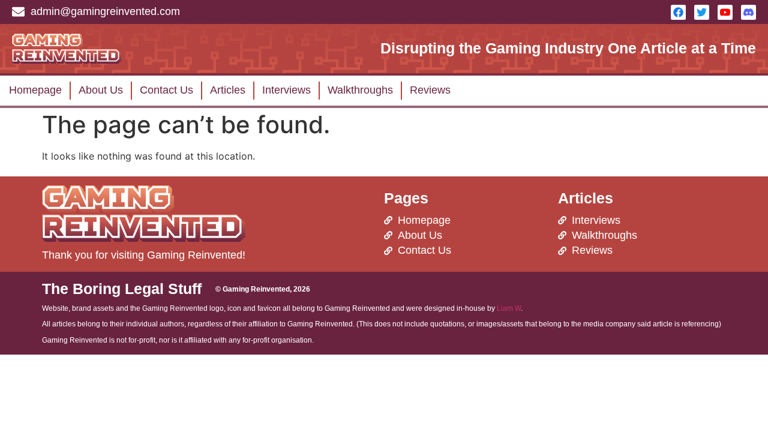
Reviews (430, 90)
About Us (101, 90)
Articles (227, 90)
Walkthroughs (360, 90)
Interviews (286, 90)
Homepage (35, 90)
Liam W (509, 308)
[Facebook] (678, 12)
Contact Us (166, 90)
